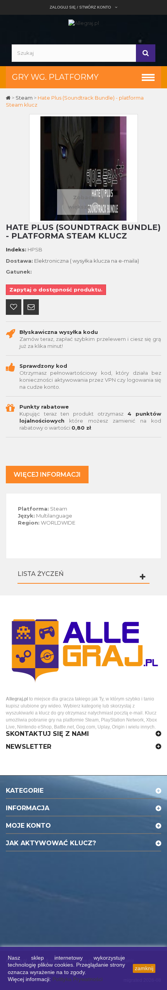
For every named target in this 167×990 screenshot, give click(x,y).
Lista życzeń (40, 574)
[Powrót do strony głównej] (9, 98)
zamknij (144, 968)
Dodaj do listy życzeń (13, 308)
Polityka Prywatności (77, 979)
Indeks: (16, 249)
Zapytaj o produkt (31, 308)
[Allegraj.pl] (83, 22)
